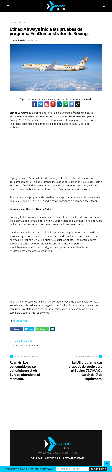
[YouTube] (53, 104)
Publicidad (36, 458)
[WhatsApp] (65, 104)
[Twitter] (40, 104)
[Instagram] (47, 104)
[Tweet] (29, 329)
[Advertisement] (56, 153)
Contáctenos (52, 458)
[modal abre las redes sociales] (52, 329)
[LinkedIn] (59, 104)
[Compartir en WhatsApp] (42, 329)
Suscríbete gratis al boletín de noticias (29, 469)
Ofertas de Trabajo (73, 458)
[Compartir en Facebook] (16, 329)
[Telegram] (71, 104)
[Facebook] (34, 104)
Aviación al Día (19, 40)
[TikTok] (77, 104)
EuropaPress (21, 320)
